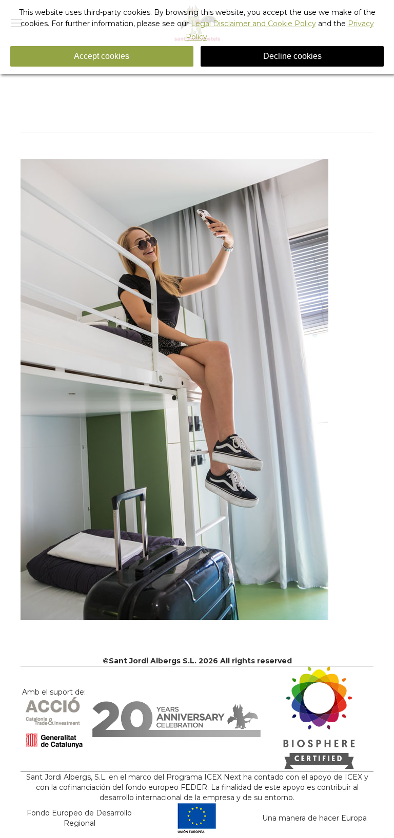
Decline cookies (292, 56)
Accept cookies (101, 56)
